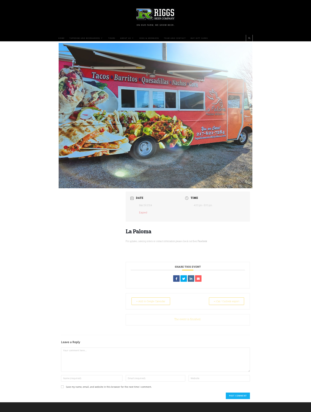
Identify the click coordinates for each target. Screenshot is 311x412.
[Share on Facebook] (176, 278)
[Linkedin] (191, 278)
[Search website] (249, 38)
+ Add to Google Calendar (150, 301)
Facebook (202, 241)
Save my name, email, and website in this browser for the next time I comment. (109, 386)
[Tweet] (183, 278)
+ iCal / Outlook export (226, 301)
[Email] (198, 278)
